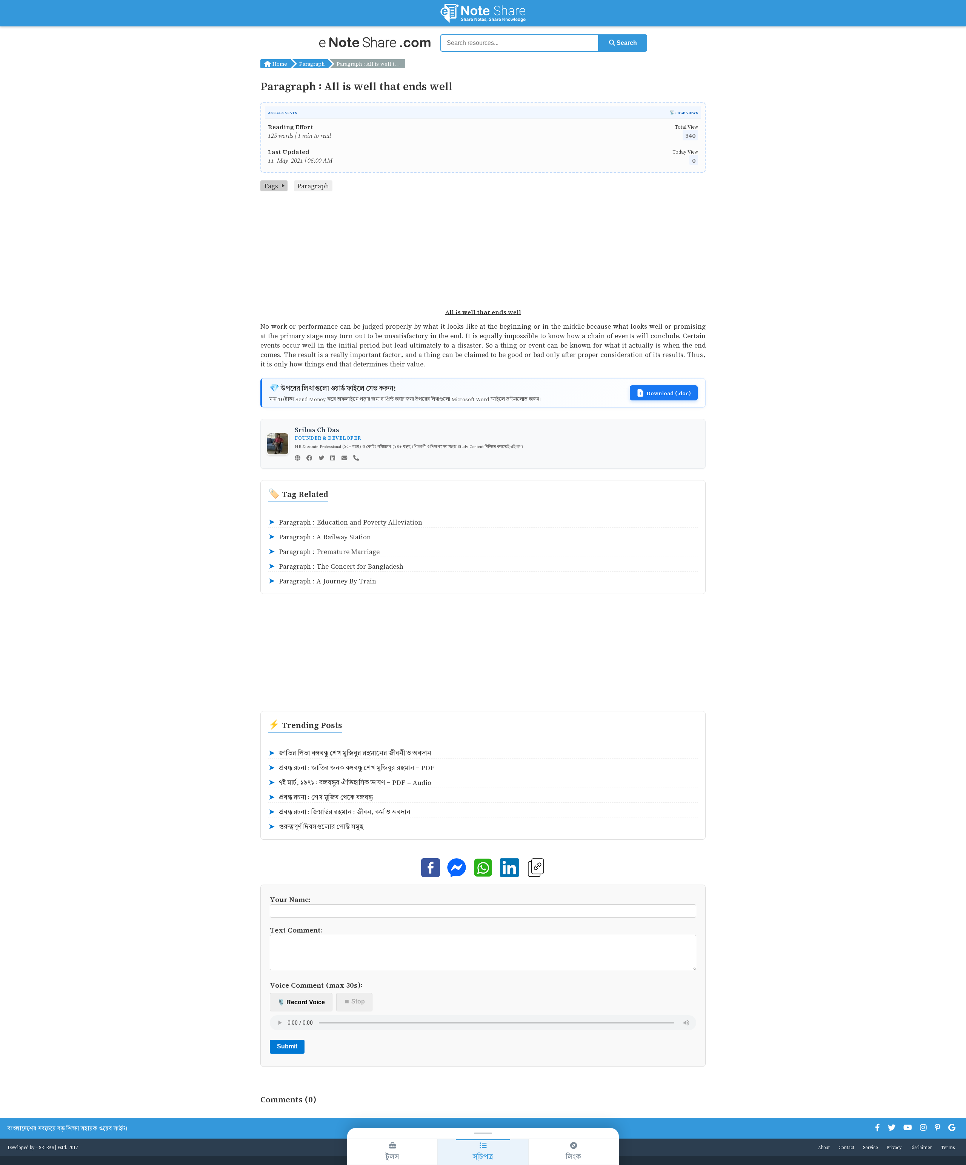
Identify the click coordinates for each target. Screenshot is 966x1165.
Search (626, 43)
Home (279, 63)
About (824, 1147)
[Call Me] (356, 458)
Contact (846, 1147)
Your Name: (290, 899)
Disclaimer (921, 1147)
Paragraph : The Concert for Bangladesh (335, 566)
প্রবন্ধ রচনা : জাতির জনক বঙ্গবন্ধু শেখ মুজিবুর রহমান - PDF (351, 768)
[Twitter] (321, 458)
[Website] (297, 458)
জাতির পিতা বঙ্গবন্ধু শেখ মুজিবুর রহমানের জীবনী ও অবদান (349, 753)
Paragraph (312, 63)
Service (870, 1147)
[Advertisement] (483, 248)
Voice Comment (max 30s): (316, 985)
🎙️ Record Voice (301, 1002)
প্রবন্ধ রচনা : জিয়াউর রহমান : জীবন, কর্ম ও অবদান (339, 812)
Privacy (893, 1147)
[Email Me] (344, 458)
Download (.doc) (668, 393)
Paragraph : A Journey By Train (322, 581)
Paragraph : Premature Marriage (324, 552)
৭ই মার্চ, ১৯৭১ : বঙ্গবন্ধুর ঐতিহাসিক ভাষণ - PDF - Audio (349, 783)
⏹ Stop (354, 1001)
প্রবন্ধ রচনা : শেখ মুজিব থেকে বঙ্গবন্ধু (320, 797)
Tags (270, 186)
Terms (948, 1147)
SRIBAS (46, 1147)
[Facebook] (309, 458)
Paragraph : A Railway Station (319, 537)
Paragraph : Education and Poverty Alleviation (345, 522)
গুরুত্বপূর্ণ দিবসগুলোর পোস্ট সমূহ (315, 827)
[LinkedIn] (332, 458)
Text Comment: (296, 930)
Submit (287, 1046)
